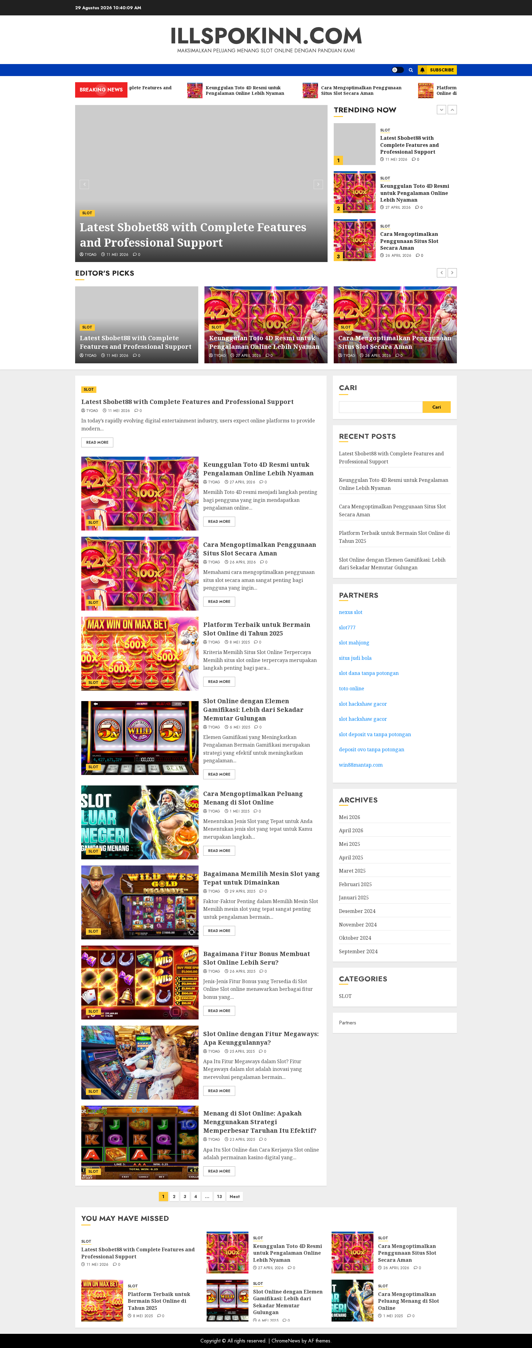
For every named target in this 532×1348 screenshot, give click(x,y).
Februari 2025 (355, 884)
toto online (351, 688)
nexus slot (350, 612)
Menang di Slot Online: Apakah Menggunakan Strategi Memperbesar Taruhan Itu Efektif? (259, 1122)
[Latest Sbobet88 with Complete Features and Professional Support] (201, 183)
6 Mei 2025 (240, 727)
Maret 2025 (352, 870)
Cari (348, 387)
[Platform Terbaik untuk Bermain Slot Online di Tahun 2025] (355, 240)
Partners (347, 1022)
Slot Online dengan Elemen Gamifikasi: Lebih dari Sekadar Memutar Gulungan (253, 709)
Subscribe (442, 70)
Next (235, 1196)
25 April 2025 (242, 1051)
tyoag (91, 254)
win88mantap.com (361, 764)
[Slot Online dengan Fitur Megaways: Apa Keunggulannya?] (140, 1063)
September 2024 (358, 951)
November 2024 (358, 924)
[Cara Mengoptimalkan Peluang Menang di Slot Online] (140, 822)
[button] (411, 70)
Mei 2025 (349, 844)
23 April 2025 (242, 1139)
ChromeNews (286, 1340)
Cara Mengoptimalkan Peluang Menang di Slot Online (253, 797)
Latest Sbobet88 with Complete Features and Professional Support (193, 235)
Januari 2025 (354, 897)
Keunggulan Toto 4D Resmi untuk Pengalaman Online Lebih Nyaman (414, 145)
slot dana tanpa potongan (369, 673)
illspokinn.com (266, 36)
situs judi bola (355, 658)
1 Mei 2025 (239, 811)
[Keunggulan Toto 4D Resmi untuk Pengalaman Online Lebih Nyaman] (355, 144)
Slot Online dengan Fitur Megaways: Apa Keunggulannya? (261, 1038)
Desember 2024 (357, 911)
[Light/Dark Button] (398, 70)
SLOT (87, 213)
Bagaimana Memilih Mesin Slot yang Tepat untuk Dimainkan (261, 878)
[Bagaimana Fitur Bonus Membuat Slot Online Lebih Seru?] (140, 982)
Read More (97, 442)
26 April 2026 (398, 207)
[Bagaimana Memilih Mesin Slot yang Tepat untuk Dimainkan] (140, 902)
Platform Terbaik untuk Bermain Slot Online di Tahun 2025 (418, 241)
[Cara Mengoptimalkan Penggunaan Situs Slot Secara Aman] (355, 192)
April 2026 (351, 830)
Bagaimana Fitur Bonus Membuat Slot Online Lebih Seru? (256, 958)
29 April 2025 (242, 891)
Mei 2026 (349, 817)
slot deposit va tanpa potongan (375, 734)
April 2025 (351, 857)
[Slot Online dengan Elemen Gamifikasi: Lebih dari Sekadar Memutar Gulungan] (140, 738)
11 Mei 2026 (118, 254)
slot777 (347, 627)
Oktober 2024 (355, 937)
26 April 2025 (242, 971)
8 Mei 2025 (395, 255)
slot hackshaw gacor (363, 703)
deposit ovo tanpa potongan (372, 749)
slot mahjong (354, 642)
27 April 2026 (398, 159)
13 (219, 1196)
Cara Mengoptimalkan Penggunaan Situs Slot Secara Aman (409, 193)
